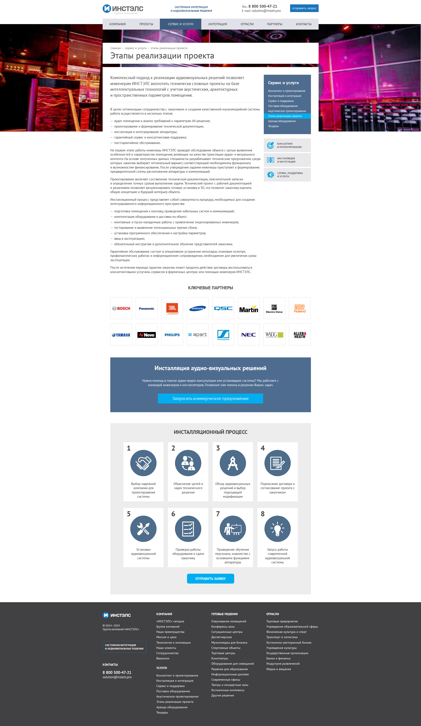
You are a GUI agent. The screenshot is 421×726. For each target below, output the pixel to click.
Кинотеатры (219, 658)
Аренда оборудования (282, 121)
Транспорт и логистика (282, 637)
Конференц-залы (223, 626)
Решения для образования (229, 669)
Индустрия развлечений (283, 664)
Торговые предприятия (282, 621)
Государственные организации (287, 653)
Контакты (304, 24)
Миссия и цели (166, 637)
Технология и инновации (173, 642)
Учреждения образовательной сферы (292, 626)
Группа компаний (168, 626)
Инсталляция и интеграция (284, 96)
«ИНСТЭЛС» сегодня (170, 621)
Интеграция (218, 24)
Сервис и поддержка (281, 101)
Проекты (146, 24)
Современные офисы (225, 680)
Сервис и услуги (180, 24)
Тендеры (273, 126)
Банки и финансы (278, 658)
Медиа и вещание (278, 669)
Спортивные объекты (225, 648)
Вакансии (162, 658)
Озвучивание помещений (228, 621)
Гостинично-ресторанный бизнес (289, 642)
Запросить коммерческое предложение (210, 398)
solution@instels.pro (266, 11)
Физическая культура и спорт (286, 632)
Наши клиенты (166, 648)
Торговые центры (223, 653)
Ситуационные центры (227, 632)
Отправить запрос (304, 8)
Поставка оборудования (283, 106)
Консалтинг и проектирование (286, 91)
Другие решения (222, 695)
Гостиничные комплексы (227, 690)
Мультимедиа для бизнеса (229, 642)
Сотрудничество (167, 653)
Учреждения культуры (281, 648)
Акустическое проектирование (287, 111)
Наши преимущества (170, 632)
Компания (117, 24)
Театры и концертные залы (229, 685)
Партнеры (274, 24)
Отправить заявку (210, 579)
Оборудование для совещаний (232, 664)
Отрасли (247, 24)
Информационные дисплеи (230, 674)
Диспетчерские (221, 637)
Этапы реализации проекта (285, 116)
